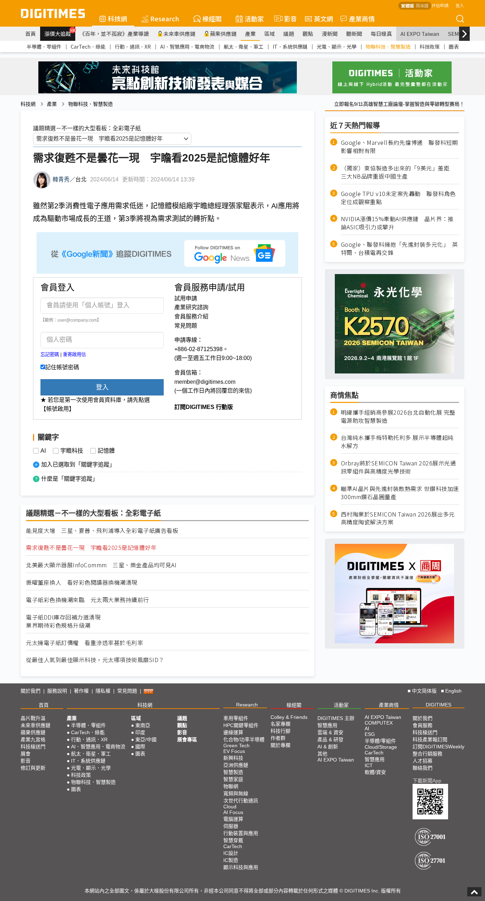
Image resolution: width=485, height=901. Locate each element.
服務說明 (57, 691)
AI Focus (233, 812)
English (453, 691)
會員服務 (422, 725)
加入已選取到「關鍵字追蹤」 (78, 465)
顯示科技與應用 (240, 867)
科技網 (117, 18)
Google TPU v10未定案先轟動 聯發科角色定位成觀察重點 (398, 197)
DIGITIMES (438, 705)
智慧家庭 (233, 779)
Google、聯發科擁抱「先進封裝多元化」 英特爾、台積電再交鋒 (399, 248)
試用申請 (185, 298)
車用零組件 (235, 718)
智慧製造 (233, 772)
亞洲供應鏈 (235, 765)
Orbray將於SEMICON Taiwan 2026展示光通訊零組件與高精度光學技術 (398, 467)
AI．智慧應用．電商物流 (187, 46)
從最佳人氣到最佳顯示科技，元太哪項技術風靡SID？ (95, 660)
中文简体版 (424, 691)
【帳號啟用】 (57, 409)
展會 (26, 754)
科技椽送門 (33, 746)
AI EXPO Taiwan (419, 33)
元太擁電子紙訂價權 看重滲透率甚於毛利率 (84, 643)
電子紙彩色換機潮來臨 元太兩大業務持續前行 (87, 600)
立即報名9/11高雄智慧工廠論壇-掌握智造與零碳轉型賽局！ (399, 104)
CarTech (232, 846)
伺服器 (230, 826)
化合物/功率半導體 (244, 739)
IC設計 (230, 853)
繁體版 (407, 5)
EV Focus (234, 751)
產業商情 (362, 18)
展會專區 (187, 739)
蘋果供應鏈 (223, 33)
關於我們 (30, 691)
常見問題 (185, 326)
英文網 (323, 18)
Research (164, 18)
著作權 (81, 691)
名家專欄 (280, 724)
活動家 (254, 18)
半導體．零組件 (44, 46)
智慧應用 (327, 725)
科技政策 (430, 46)
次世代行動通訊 (240, 800)
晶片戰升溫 (33, 718)
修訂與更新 (33, 768)
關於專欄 (280, 745)
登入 (460, 5)
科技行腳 (280, 731)
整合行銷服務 (427, 754)
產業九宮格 (33, 739)
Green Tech (236, 745)
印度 (140, 732)
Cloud (229, 806)
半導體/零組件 (380, 741)
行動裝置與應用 (240, 833)
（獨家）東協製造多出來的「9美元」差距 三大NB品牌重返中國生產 (398, 172)
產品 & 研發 (330, 739)
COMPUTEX (379, 723)
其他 (322, 754)
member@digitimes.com (204, 382)
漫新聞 (330, 33)
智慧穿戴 (233, 840)
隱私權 (103, 691)
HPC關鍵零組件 (240, 725)
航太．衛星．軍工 (243, 46)
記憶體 (106, 451)
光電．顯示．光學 (336, 46)
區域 (269, 33)
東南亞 (142, 725)
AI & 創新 (327, 746)
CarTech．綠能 (88, 46)
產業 (250, 33)
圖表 (454, 46)
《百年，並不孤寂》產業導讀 (114, 33)
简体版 (422, 5)
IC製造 (230, 860)
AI (43, 451)
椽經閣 (212, 18)
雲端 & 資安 (330, 732)
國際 (140, 746)
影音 (287, 18)
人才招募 (422, 761)
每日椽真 (381, 33)
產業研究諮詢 (191, 307)
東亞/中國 (146, 739)
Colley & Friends (289, 717)
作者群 (278, 738)
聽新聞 (354, 33)
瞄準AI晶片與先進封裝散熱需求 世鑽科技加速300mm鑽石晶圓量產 (400, 493)
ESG (370, 734)
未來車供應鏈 (179, 33)
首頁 (30, 33)
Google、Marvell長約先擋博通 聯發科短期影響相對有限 (399, 146)
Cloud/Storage (381, 747)
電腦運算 (233, 819)
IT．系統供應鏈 (290, 46)
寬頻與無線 (235, 793)
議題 (288, 33)
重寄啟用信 (74, 354)
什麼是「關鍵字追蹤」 (69, 479)
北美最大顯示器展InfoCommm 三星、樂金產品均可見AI (101, 565)
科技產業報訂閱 (430, 739)
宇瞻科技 (71, 451)
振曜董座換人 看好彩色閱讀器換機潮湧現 (81, 582)
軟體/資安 (375, 772)
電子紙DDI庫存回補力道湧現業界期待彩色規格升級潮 (63, 621)
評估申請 (439, 5)
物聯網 (230, 786)
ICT (369, 765)
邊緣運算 (233, 732)
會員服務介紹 (191, 316)
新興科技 (233, 758)
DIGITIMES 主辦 (335, 718)
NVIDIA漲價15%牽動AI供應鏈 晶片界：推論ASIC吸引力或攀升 (397, 223)
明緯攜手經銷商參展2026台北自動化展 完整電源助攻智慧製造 (398, 416)
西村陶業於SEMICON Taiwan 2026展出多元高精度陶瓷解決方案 (398, 518)
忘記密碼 (49, 354)
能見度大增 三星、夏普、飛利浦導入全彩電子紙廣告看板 (102, 530)
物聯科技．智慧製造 (388, 46)
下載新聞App (427, 780)
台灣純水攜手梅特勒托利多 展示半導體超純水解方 (397, 441)
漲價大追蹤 (59, 33)
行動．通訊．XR (133, 46)
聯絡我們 (422, 768)
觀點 (308, 33)
